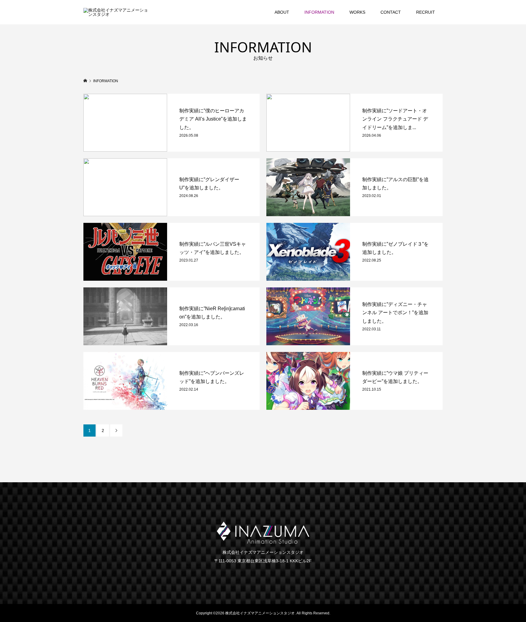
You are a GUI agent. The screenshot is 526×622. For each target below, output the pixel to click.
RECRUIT (425, 12)
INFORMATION (319, 12)
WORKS (357, 12)
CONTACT (390, 12)
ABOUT (282, 12)
